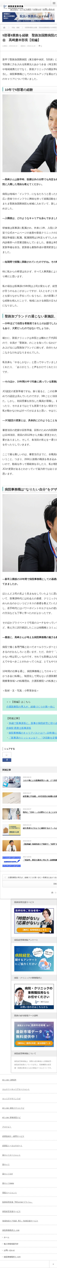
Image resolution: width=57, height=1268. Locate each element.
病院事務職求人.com (10, 1230)
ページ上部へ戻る (53, 1264)
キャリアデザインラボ (11, 1099)
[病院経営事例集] (13, 8)
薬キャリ (6, 1164)
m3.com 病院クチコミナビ (13, 1108)
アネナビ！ (6, 1127)
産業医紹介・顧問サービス (13, 1136)
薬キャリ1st (7, 1174)
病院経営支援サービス (11, 1211)
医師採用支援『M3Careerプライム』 (17, 1202)
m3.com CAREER (9, 1080)
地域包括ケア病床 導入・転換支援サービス (20, 1221)
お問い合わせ (9, 1250)
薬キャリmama (8, 1183)
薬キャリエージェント (11, 1155)
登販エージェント (9, 1193)
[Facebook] (7, 755)
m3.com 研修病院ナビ (11, 1117)
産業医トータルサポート (12, 1146)
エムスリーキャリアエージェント (16, 1089)
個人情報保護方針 (11, 1244)
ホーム (6, 1237)
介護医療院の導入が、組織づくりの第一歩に (30, 706)
